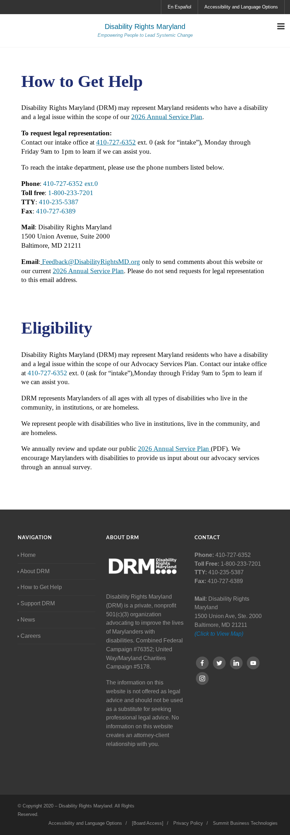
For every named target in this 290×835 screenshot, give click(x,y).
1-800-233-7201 (70, 192)
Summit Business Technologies (245, 823)
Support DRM (38, 603)
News (28, 620)
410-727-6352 (116, 142)
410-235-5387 (58, 202)
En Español (179, 7)
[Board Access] (147, 823)
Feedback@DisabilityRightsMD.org (91, 261)
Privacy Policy (188, 823)
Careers (31, 636)
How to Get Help (41, 587)
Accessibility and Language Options (241, 7)
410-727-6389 (56, 211)
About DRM (35, 571)
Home (28, 555)
